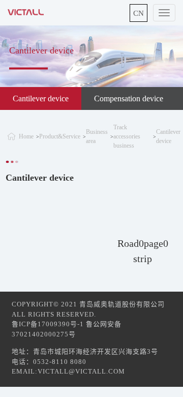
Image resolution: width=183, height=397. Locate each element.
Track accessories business (126, 136)
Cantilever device (41, 98)
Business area (97, 136)
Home (26, 136)
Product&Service (59, 136)
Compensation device (128, 98)
